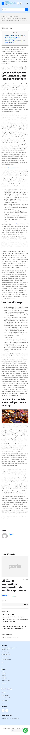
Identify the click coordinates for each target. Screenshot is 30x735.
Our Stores (4, 678)
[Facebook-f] (3, 710)
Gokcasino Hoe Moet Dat (9, 614)
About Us (4, 673)
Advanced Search (6, 659)
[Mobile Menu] (3, 3)
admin (11, 28)
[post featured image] (15, 566)
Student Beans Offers (7, 698)
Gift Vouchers (5, 700)
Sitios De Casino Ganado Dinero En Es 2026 (13, 617)
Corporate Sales (6, 680)
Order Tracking (5, 652)
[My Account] (27, 3)
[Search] (26, 9)
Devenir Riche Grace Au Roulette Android (13, 624)
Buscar (4, 601)
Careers (4, 675)
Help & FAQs (5, 649)
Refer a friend (5, 695)
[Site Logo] (10, 3)
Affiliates (4, 693)
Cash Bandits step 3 (10, 39)
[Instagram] (21, 3)
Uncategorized (5, 579)
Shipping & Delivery (6, 654)
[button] (13, 596)
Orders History (5, 657)
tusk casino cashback (10, 168)
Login (3, 662)
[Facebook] (18, 3)
